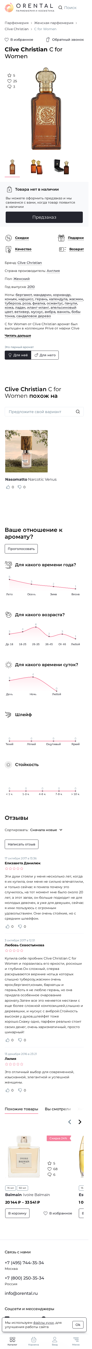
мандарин (42, 291)
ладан (20, 304)
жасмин (76, 295)
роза (26, 300)
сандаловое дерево (33, 312)
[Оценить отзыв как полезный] (8, 483)
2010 (31, 283)
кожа (9, 304)
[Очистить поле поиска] (80, 7)
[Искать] (78, 408)
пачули (71, 300)
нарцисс (25, 295)
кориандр (62, 291)
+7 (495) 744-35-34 (24, 1261)
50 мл (22, 1184)
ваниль (63, 308)
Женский (21, 275)
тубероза (13, 300)
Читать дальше (18, 332)
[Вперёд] (80, 1118)
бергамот (24, 291)
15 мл (10, 1184)
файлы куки (43, 1322)
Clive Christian (29, 259)
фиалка (38, 300)
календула (58, 295)
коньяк (11, 295)
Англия (53, 267)
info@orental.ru (21, 1292)
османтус (55, 300)
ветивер (21, 308)
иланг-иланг (38, 304)
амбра (50, 308)
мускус (37, 308)
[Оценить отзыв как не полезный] (19, 483)
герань (41, 295)
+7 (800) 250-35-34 (24, 1276)
